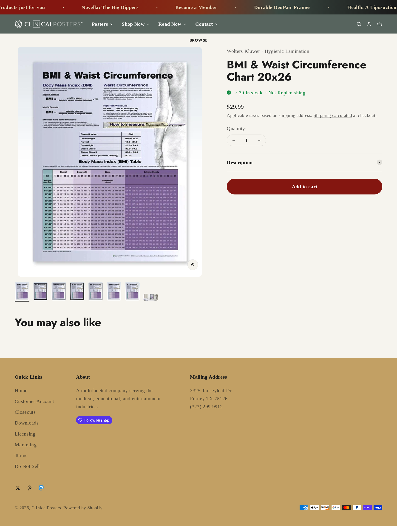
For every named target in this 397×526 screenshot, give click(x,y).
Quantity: (237, 128)
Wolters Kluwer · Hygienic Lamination (268, 51)
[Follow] (41, 489)
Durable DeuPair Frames (267, 7)
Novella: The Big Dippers (94, 7)
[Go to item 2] (40, 292)
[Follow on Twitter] (18, 488)
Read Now (169, 24)
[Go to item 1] (22, 292)
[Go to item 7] (132, 292)
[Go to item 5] (95, 292)
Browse (199, 40)
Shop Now (133, 24)
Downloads (27, 423)
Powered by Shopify (82, 507)
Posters (100, 24)
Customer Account (34, 401)
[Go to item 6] (114, 292)
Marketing (26, 444)
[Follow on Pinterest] (29, 488)
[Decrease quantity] (233, 140)
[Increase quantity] (259, 140)
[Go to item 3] (58, 292)
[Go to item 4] (77, 292)
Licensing (25, 434)
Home (21, 390)
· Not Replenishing (285, 93)
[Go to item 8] (150, 298)
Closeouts (25, 412)
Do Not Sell (27, 466)
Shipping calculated (333, 115)
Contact (204, 24)
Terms (21, 455)
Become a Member (181, 7)
